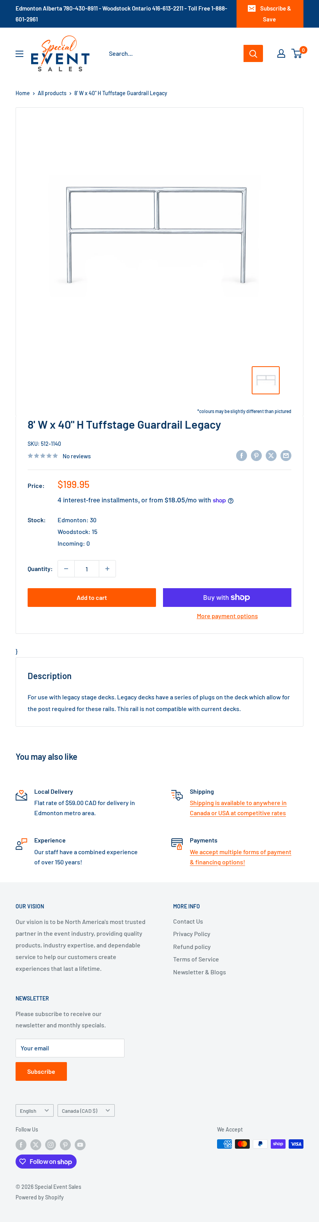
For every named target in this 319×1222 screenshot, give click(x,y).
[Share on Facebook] (241, 455)
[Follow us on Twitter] (35, 1144)
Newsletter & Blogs (199, 971)
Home (23, 93)
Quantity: (40, 568)
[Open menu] (19, 54)
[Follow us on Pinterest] (65, 1144)
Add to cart (92, 597)
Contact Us (188, 921)
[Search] (253, 53)
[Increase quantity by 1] (107, 568)
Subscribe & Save (275, 14)
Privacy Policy (191, 933)
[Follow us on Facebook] (21, 1144)
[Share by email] (285, 455)
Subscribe (41, 1071)
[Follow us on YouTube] (80, 1144)
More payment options (227, 615)
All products (52, 93)
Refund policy (192, 946)
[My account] (281, 53)
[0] (297, 53)
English (28, 1110)
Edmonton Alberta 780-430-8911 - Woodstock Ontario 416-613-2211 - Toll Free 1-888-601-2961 (121, 14)
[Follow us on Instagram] (50, 1144)
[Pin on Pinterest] (256, 455)
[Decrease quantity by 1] (66, 568)
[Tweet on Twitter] (271, 455)
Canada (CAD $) (79, 1110)
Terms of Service (196, 959)
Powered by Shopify (40, 1197)
